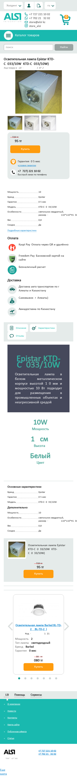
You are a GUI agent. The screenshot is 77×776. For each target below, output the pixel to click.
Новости (11, 711)
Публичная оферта (17, 731)
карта (3, 773)
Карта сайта (13, 724)
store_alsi (35, 26)
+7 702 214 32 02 (39, 18)
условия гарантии (27, 165)
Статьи (10, 738)
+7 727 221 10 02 (39, 14)
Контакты (12, 718)
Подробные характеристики (21, 230)
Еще (2, 770)
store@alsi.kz (37, 22)
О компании (13, 704)
